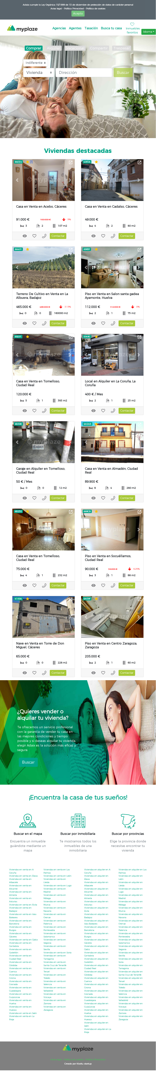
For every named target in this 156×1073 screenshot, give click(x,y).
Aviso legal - (57, 8)
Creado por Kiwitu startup (78, 1063)
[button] (17, 180)
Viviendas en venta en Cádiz (23, 939)
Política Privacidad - (74, 8)
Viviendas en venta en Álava (23, 876)
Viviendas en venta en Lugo (57, 885)
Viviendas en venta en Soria (57, 952)
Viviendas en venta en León (57, 876)
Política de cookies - (74, 1059)
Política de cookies (95, 8)
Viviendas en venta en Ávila (23, 904)
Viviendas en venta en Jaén (23, 1013)
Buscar (123, 72)
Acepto (78, 13)
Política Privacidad (95, 1059)
